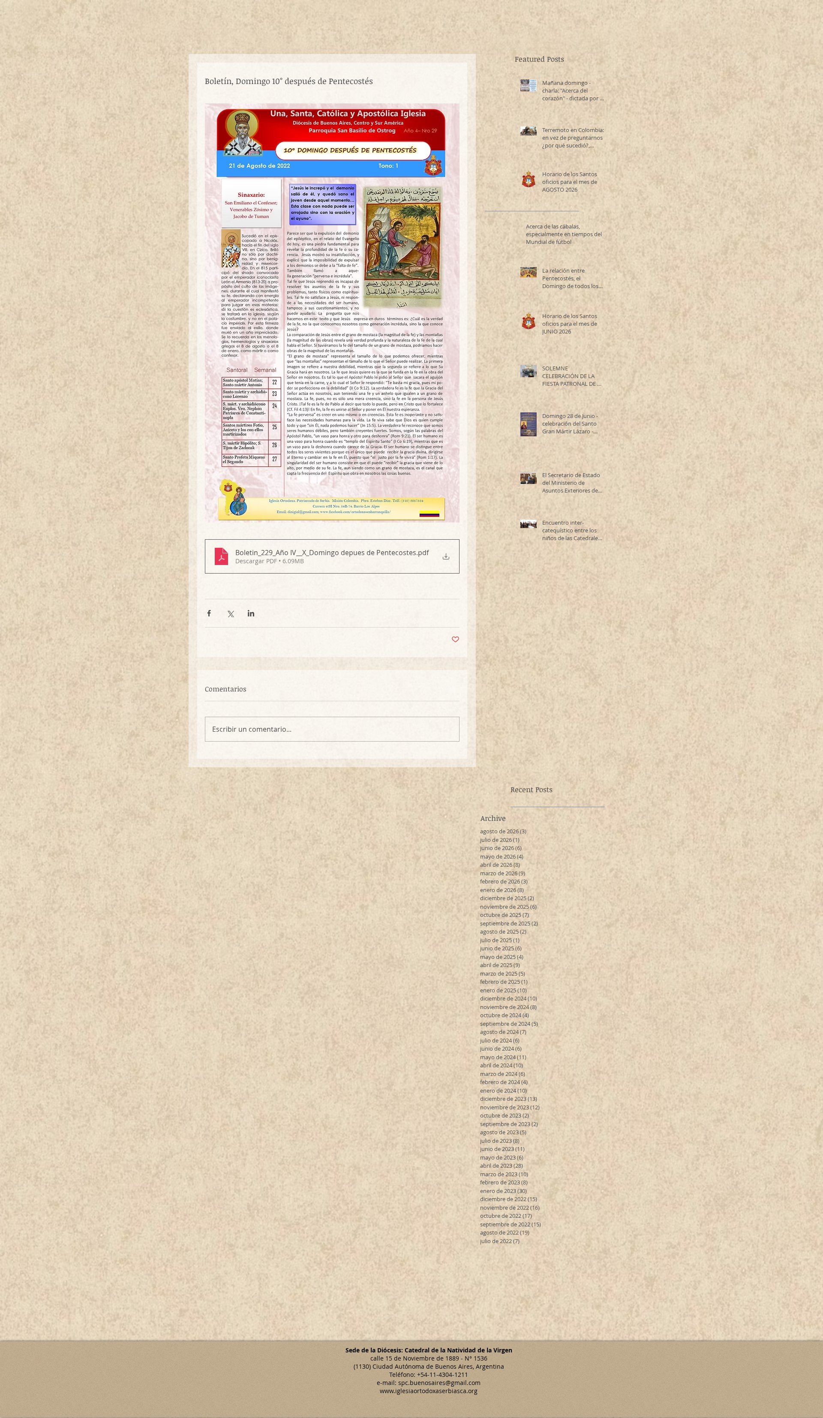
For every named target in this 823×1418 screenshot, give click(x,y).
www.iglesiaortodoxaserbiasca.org (429, 1391)
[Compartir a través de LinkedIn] (251, 613)
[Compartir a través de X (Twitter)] (230, 613)
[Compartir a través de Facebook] (209, 613)
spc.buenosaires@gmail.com (439, 1383)
